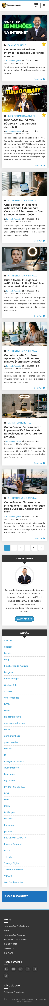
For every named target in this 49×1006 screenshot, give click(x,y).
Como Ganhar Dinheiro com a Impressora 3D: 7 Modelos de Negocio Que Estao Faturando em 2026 (23, 432)
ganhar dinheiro (16, 45)
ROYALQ (8, 850)
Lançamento (10, 774)
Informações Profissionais (16, 926)
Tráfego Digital (11, 863)
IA (8, 200)
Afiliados (8, 640)
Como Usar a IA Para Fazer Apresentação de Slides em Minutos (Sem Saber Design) (22, 358)
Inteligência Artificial (24, 200)
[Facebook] (6, 969)
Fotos (6, 930)
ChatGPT (9, 691)
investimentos (11, 767)
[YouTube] (13, 969)
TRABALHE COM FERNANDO (16, 939)
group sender (11, 742)
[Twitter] (6, 975)
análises (8, 646)
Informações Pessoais (14, 935)
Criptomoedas (11, 697)
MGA (6, 793)
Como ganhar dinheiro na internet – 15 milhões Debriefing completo (24, 53)
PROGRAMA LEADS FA (15, 837)
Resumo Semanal (13, 844)
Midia (6, 799)
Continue (38, 79)
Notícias (8, 818)
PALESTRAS (9, 948)
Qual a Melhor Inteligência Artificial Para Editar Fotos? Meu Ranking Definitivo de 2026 (24, 283)
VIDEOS (8, 875)
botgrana (9, 672)
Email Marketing (12, 716)
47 (34, 547)
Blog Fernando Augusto (21, 115)
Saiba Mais (23, 618)
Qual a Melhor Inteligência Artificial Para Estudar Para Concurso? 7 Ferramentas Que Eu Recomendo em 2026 (23, 209)
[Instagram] (20, 969)
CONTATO (8, 953)
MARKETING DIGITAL (14, 786)
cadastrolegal (11, 678)
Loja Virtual (9, 780)
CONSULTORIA (10, 944)
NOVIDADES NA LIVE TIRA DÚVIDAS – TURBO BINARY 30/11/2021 (20, 124)
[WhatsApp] (27, 969)
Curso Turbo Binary (16, 896)
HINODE (8, 748)
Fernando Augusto (13, 60)
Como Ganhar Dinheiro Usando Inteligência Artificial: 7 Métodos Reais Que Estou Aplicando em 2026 (24, 507)
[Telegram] (35, 969)
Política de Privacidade (14, 992)
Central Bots (10, 685)
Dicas (7, 710)
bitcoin (7, 653)
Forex (7, 729)
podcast (8, 831)
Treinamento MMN (13, 869)
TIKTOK (8, 856)
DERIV (7, 704)
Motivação (9, 812)
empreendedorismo (14, 723)
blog (6, 659)
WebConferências (13, 882)
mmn (7, 805)
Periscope (9, 825)
